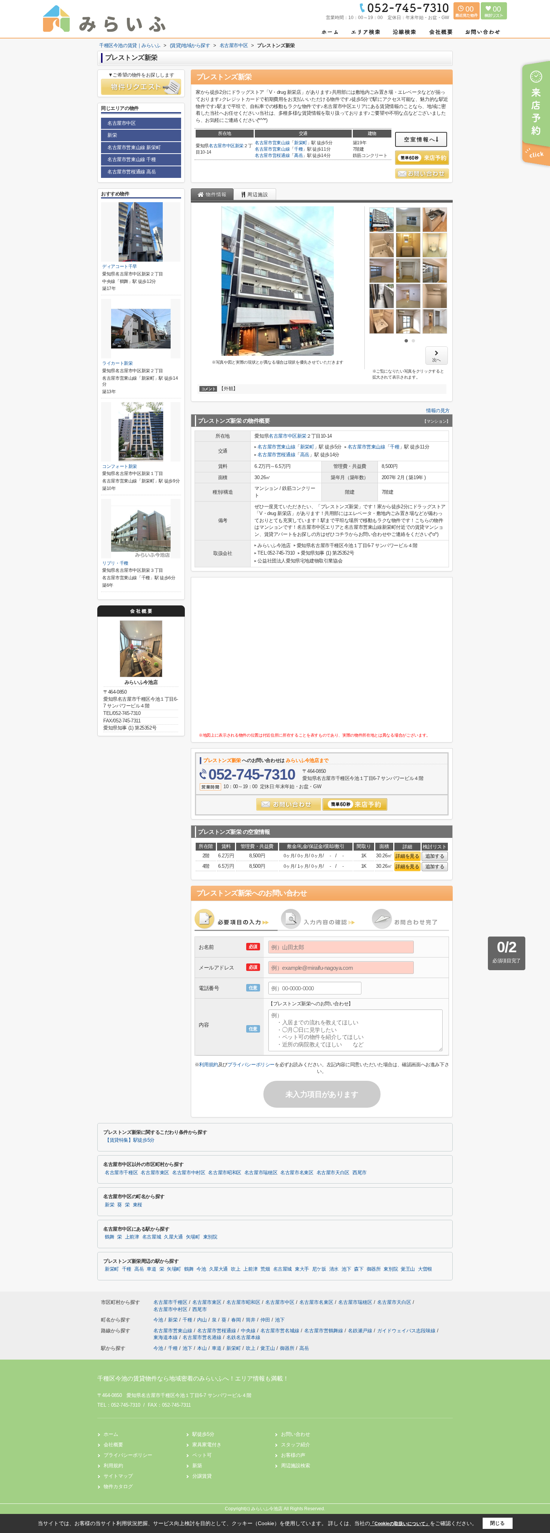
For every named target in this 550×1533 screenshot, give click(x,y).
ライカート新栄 (117, 363)
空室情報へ (420, 139)
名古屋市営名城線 (280, 1330)
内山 (202, 1320)
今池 (201, 1269)
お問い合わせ (295, 1434)
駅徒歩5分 (203, 1434)
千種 (298, 149)
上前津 (132, 1237)
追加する (434, 856)
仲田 (266, 1320)
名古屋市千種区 (121, 1172)
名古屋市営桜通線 (272, 155)
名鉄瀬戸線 (361, 1330)
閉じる (497, 1523)
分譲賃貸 (202, 1476)
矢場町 (193, 1237)
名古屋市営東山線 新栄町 (134, 147)
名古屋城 (151, 1237)
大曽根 (425, 1269)
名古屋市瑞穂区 (260, 1172)
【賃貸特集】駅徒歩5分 (130, 1140)
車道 (151, 1269)
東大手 (302, 1269)
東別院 (210, 1237)
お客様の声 (293, 1455)
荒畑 (265, 1269)
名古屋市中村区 (188, 1172)
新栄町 (300, 142)
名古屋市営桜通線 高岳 (131, 172)
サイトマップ (118, 1476)
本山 (202, 1348)
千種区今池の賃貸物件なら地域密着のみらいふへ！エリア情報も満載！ (193, 1378)
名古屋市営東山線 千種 (131, 159)
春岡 (236, 1320)
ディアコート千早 (119, 266)
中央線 (249, 1330)
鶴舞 (109, 1237)
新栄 (239, 145)
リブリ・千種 (115, 563)
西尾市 (359, 1172)
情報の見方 (438, 410)
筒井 (251, 1320)
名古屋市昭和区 (224, 1172)
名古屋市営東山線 (272, 142)
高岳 (298, 155)
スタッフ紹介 (295, 1444)
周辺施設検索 (295, 1465)
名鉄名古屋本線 (243, 1337)
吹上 (235, 1269)
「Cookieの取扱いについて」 (400, 1523)
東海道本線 (166, 1337)
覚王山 (408, 1269)
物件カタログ (118, 1486)
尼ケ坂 (319, 1269)
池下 (346, 1269)
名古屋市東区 (155, 1172)
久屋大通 (173, 1237)
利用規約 (208, 1064)
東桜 (137, 1204)
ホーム (111, 1434)
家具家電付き (206, 1444)
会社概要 (113, 1444)
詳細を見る (407, 856)
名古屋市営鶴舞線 (324, 1330)
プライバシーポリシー (251, 1064)
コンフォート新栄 (119, 466)
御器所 (374, 1269)
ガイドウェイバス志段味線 (407, 1330)
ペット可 (202, 1455)
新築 (197, 1465)
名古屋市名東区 (296, 1172)
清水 (334, 1269)
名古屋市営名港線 (203, 1337)
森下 (358, 1269)
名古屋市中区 (222, 145)
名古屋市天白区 (333, 1172)
